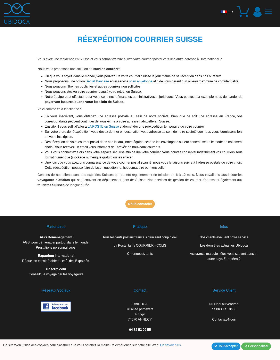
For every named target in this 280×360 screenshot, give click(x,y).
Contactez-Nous (224, 319)
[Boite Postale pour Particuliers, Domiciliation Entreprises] (15, 12)
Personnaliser (257, 346)
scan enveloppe (140, 81)
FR (231, 12)
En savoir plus (171, 345)
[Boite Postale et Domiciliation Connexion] (257, 12)
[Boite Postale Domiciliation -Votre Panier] (243, 12)
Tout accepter (227, 346)
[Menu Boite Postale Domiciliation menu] (270, 13)
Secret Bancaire (97, 81)
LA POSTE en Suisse (103, 126)
